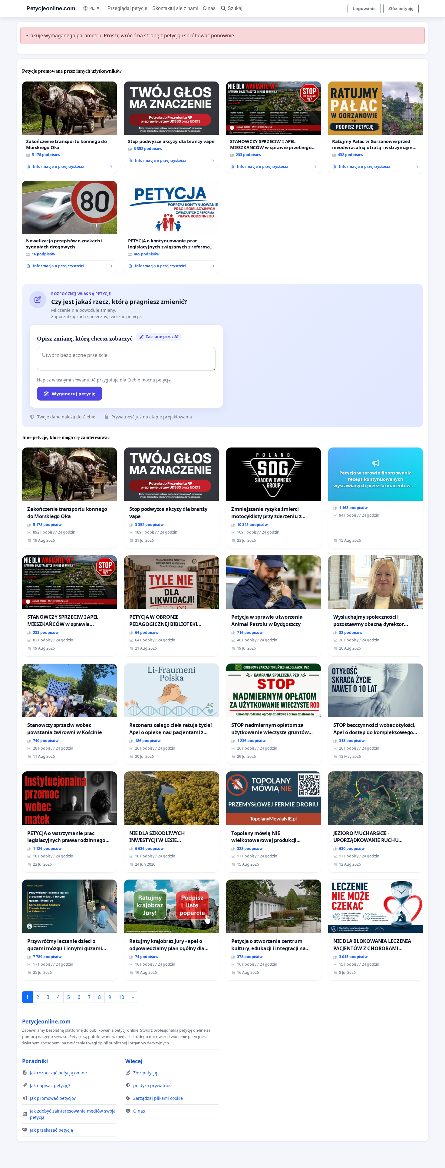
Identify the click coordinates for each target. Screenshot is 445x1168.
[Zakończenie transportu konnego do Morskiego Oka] (69, 128)
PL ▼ (94, 8)
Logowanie (364, 8)
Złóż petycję (401, 8)
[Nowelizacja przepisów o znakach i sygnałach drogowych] (69, 227)
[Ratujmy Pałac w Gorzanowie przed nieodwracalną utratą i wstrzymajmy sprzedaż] (375, 128)
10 (121, 997)
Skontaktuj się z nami (175, 8)
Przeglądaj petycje (127, 8)
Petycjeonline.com (50, 8)
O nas (209, 8)
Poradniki (35, 1061)
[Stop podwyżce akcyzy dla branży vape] (171, 125)
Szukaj (235, 8)
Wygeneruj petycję (74, 394)
